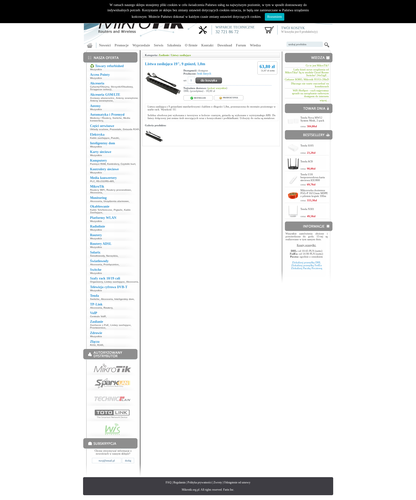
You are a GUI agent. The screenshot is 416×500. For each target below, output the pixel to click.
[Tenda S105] (293, 153)
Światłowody (97, 255)
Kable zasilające (100, 138)
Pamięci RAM (98, 164)
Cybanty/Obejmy (99, 86)
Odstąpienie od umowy (237, 482)
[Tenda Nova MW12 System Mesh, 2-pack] (293, 126)
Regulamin (179, 482)
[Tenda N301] (293, 216)
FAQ (168, 482)
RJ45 (100, 345)
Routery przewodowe (118, 190)
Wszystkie (96, 69)
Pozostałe (115, 129)
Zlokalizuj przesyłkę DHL (306, 262)
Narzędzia (112, 255)
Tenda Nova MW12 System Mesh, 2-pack (312, 119)
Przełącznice (111, 264)
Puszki (115, 138)
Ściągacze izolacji (100, 89)
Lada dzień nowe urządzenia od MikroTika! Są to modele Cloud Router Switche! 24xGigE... (307, 72)
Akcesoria (96, 192)
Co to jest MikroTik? (317, 65)
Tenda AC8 (306, 161)
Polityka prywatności (200, 482)
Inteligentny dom (124, 299)
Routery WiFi (97, 190)
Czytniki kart (128, 164)
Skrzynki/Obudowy (122, 86)
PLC (92, 181)
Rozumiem (274, 17)
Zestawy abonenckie (102, 98)
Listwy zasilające (114, 281)
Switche (117, 118)
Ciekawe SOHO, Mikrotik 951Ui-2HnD (307, 79)
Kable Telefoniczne (101, 210)
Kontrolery (113, 164)
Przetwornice (97, 327)
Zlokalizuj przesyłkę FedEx (306, 265)
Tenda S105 (307, 145)
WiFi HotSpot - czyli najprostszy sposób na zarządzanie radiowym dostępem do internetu (310, 93)
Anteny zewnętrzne (127, 98)
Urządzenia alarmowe (116, 201)
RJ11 (93, 345)
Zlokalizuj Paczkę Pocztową (306, 268)
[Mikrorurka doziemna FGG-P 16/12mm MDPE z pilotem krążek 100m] (293, 200)
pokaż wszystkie (217, 88)
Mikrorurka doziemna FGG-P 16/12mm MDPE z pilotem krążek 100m (314, 193)
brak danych (204, 73)
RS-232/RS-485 (105, 181)
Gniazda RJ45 (131, 129)
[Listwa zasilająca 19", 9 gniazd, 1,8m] (154, 142)
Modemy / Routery (100, 118)
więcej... (324, 100)
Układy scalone (99, 129)
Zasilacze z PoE (99, 325)
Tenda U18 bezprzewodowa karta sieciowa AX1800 (312, 177)
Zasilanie (164, 55)
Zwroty (218, 482)
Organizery (96, 281)
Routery (108, 307)
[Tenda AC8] (293, 168)
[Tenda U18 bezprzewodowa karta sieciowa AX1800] (293, 184)
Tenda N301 (307, 209)
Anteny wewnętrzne (101, 100)
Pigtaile (118, 210)
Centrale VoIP (98, 316)
